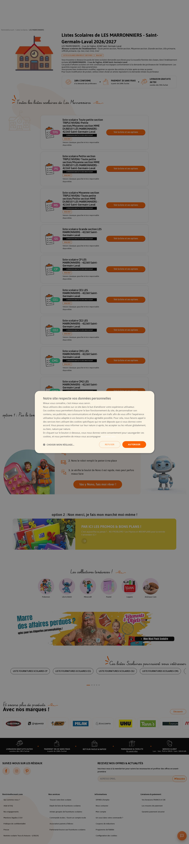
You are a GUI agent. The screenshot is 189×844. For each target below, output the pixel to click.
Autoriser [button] (134, 444)
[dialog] (94, 422)
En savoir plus (108, 436)
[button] (58, 444)
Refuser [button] (109, 444)
